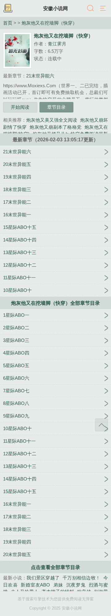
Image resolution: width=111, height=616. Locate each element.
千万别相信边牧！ (81, 577)
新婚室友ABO (35, 584)
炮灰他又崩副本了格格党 (55, 127)
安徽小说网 (55, 8)
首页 (7, 23)
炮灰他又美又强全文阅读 (51, 120)
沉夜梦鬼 (76, 584)
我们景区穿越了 (43, 577)
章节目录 (56, 107)
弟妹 (58, 584)
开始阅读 (20, 107)
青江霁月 (57, 43)
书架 (7, 8)
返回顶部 (101, 424)
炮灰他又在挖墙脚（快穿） (49, 23)
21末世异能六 (40, 75)
